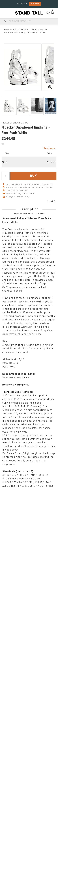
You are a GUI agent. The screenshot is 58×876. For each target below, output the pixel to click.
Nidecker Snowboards (15, 123)
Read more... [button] (49, 148)
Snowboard (13, 29)
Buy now (34, 3)
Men (34, 29)
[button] (48, 13)
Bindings (25, 29)
